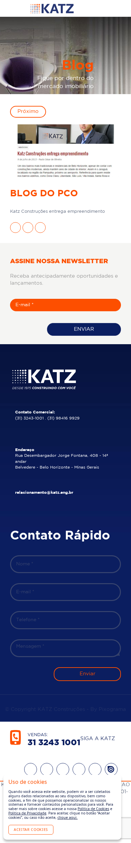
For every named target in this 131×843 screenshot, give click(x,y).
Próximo (28, 111)
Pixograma (112, 709)
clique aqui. (67, 817)
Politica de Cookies (93, 808)
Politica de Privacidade (27, 813)
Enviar (84, 329)
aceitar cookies (31, 829)
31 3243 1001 (54, 743)
